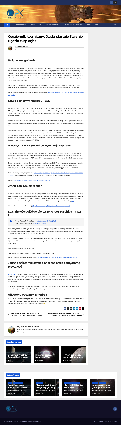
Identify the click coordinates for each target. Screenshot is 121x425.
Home (96, 421)
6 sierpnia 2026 (14, 390)
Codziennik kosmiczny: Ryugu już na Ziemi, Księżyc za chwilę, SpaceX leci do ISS (64, 314)
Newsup (30, 421)
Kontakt (101, 421)
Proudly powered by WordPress (13, 421)
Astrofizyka (21, 25)
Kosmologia (36, 25)
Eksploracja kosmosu (74, 25)
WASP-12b (11, 274)
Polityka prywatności (111, 421)
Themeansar (37, 421)
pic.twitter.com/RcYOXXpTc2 (46, 221)
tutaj (72, 201)
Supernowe (39, 382)
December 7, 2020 (39, 223)
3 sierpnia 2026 (70, 390)
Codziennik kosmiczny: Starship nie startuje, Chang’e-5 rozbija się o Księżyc (27, 314)
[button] (115, 25)
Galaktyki (95, 382)
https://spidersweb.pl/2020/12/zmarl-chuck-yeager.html (51, 206)
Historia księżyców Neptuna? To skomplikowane (44, 357)
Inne (97, 25)
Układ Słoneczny (53, 25)
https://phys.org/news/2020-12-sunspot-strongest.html (31, 180)
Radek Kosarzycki (22, 46)
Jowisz (10, 382)
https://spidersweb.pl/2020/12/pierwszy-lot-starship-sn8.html (56, 257)
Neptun (66, 382)
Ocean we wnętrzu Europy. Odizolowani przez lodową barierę (18, 387)
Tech (89, 25)
